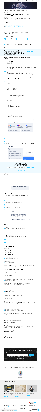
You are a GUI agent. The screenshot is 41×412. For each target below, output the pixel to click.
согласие (31, 403)
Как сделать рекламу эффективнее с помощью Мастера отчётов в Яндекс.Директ (19, 394)
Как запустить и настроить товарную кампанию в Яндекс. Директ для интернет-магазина (9, 394)
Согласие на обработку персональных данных (20, 170)
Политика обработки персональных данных (20, 358)
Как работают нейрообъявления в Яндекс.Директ (11, 23)
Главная (5, 10)
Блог (7, 10)
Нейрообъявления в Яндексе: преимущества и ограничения (13, 25)
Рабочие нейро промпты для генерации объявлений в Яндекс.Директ (14, 26)
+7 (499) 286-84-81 (33, 0)
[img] (36, 0)
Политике (12, 410)
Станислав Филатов (21, 376)
